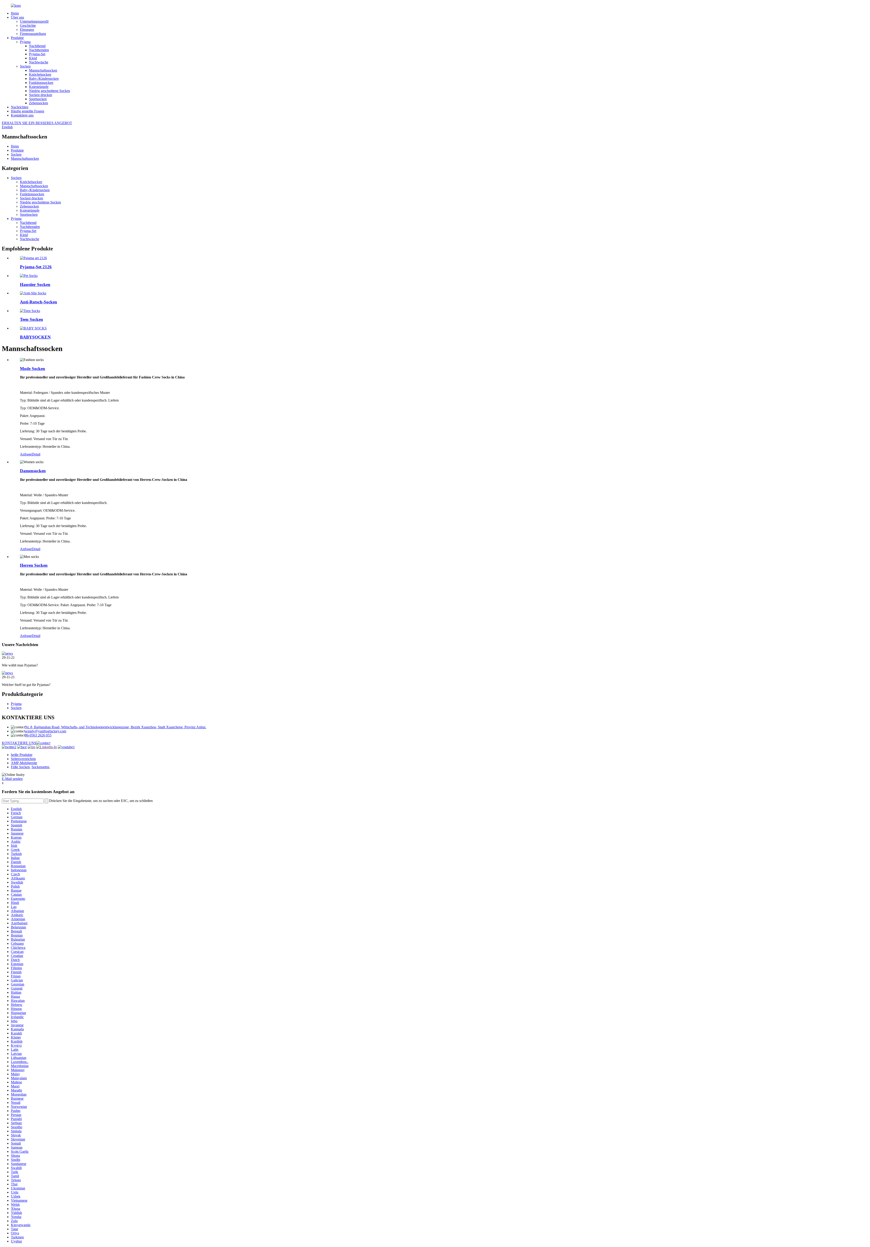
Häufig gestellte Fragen (27, 111)
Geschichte (28, 25)
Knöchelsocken (40, 74)
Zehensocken (38, 103)
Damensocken (33, 470)
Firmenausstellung (33, 34)
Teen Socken (31, 319)
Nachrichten (19, 107)
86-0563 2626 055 (38, 735)
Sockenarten (40, 767)
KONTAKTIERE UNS (19, 743)
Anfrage (26, 454)
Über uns (17, 17)
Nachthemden (39, 50)
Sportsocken (38, 99)
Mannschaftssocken (43, 70)
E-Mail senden (12, 779)
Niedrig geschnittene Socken (49, 91)
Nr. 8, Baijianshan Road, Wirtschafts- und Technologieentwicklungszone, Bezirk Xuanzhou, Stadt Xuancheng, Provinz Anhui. (115, 727)
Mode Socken (32, 368)
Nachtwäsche (38, 62)
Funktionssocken (41, 83)
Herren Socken (34, 565)
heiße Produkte (21, 755)
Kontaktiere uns (22, 115)
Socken (25, 66)
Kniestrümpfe (38, 87)
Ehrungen (27, 29)
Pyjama (25, 42)
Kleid (33, 58)
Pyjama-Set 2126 (36, 266)
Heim (15, 13)
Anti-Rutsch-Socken (38, 302)
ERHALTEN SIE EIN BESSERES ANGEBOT (37, 123)
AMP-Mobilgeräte (24, 763)
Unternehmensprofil (34, 21)
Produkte (17, 38)
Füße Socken (20, 767)
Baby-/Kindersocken (44, 78)
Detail (36, 454)
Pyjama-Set (37, 54)
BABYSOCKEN (35, 337)
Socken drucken (40, 95)
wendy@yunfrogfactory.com (45, 731)
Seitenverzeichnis (23, 759)
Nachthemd (37, 46)
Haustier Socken (35, 284)
